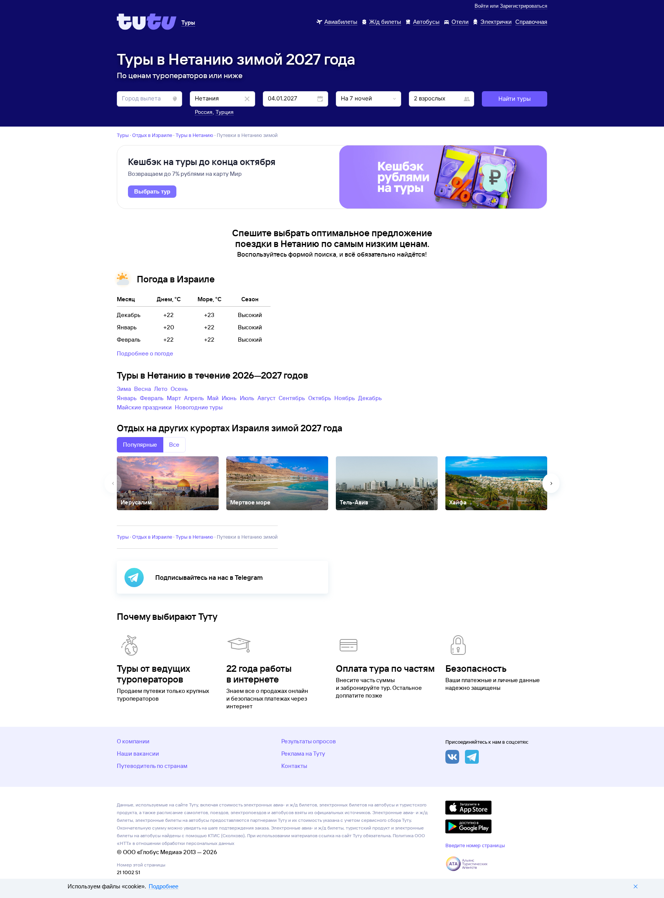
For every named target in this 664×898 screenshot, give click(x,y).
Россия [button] (203, 112)
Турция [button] (225, 112)
